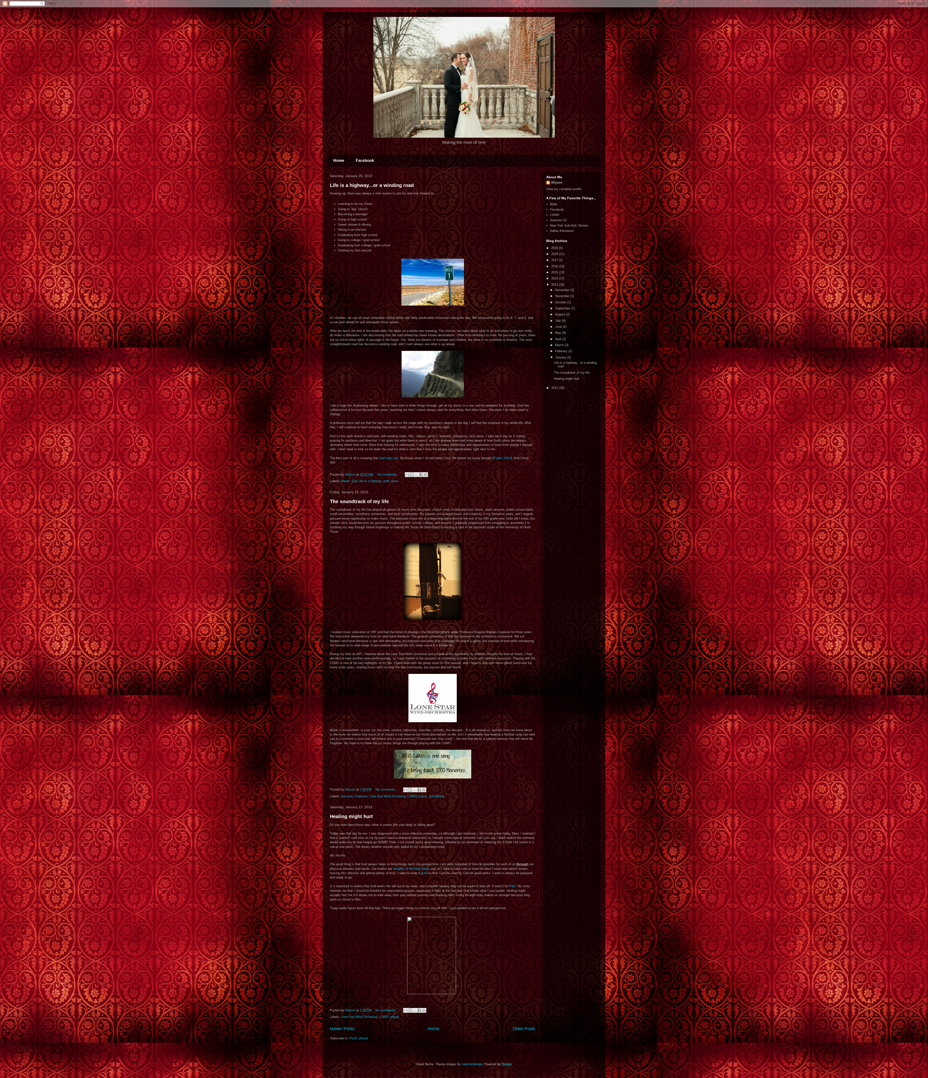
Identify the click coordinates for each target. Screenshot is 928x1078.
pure (424, 873)
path (387, 481)
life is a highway (370, 481)
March (560, 345)
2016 (555, 266)
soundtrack (436, 796)
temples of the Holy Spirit (411, 869)
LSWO (412, 796)
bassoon (347, 796)
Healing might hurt (351, 816)
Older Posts (524, 1028)
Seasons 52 (558, 220)
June (559, 326)
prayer (394, 1017)
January (561, 357)
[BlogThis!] (411, 474)
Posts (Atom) (358, 1038)
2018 (555, 254)
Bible (553, 204)
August (560, 314)
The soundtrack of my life (359, 501)
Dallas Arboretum (562, 231)
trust (395, 481)
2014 (555, 278)
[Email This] (407, 474)
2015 (555, 272)
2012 (555, 388)
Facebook (365, 160)
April (558, 339)
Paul (512, 886)
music (423, 796)
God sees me (388, 458)
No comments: (388, 474)
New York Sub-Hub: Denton (569, 225)
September (563, 308)
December (562, 290)
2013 (555, 284)
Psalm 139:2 (502, 458)
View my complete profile (563, 189)
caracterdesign (472, 1064)
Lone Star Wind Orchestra (387, 796)
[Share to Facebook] (421, 474)
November (562, 296)
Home (338, 160)
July (558, 320)
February (561, 351)
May (558, 333)
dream (345, 481)
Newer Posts (342, 1028)
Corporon (361, 796)
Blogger (506, 1064)
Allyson (556, 182)
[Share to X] (416, 474)
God (354, 481)
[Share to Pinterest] (425, 474)
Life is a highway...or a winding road (372, 185)
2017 (555, 260)
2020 (555, 248)
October (561, 302)
